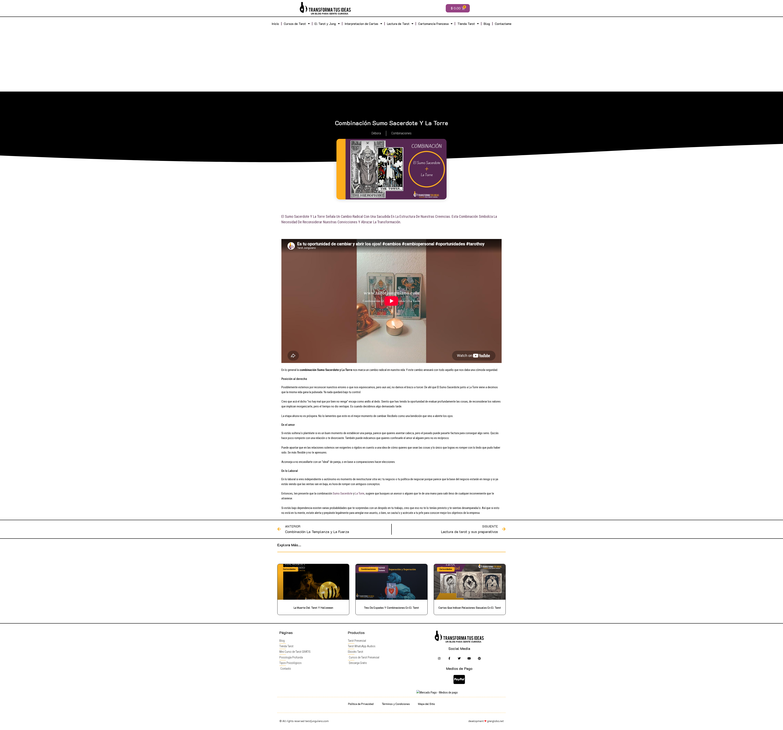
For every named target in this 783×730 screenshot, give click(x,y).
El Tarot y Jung (325, 24)
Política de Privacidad (361, 704)
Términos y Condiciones (396, 704)
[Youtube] (469, 658)
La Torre (359, 493)
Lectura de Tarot (398, 24)
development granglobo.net (486, 721)
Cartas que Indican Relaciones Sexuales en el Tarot (469, 607)
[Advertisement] (391, 58)
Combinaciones (401, 133)
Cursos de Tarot (295, 24)
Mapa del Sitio (426, 704)
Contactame (503, 24)
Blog (487, 24)
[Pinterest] (479, 658)
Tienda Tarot (466, 24)
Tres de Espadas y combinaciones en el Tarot (391, 607)
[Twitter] (459, 658)
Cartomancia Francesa (433, 24)
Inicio (275, 24)
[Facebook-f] (449, 658)
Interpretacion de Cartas (361, 24)
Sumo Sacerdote (343, 493)
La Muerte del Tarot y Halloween (313, 607)
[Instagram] (439, 658)
